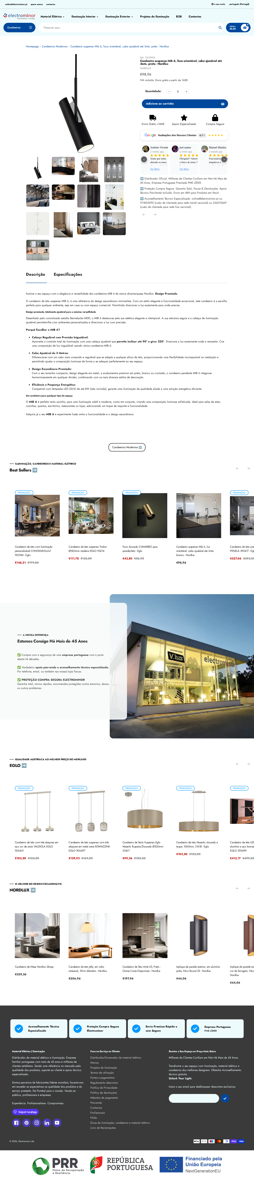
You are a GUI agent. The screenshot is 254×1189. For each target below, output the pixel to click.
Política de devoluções (103, 1093)
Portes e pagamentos (102, 1078)
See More (154, 169)
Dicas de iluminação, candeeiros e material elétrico (120, 1123)
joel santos (156, 147)
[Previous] (144, 214)
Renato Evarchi (217, 147)
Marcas (94, 1063)
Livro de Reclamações (103, 1128)
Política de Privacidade (103, 1088)
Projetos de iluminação (103, 1068)
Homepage (32, 46)
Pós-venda (96, 1103)
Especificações (68, 274)
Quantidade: (153, 91)
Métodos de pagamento (104, 1098)
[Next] (155, 214)
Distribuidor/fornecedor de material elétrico (115, 1058)
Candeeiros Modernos (54, 46)
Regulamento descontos (104, 1083)
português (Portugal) (239, 4)
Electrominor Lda (26, 1141)
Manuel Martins (188, 147)
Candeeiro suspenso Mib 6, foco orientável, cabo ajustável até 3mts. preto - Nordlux (119, 46)
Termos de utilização (102, 1073)
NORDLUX (145, 68)
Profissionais (97, 1113)
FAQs (93, 1118)
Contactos (96, 1108)
